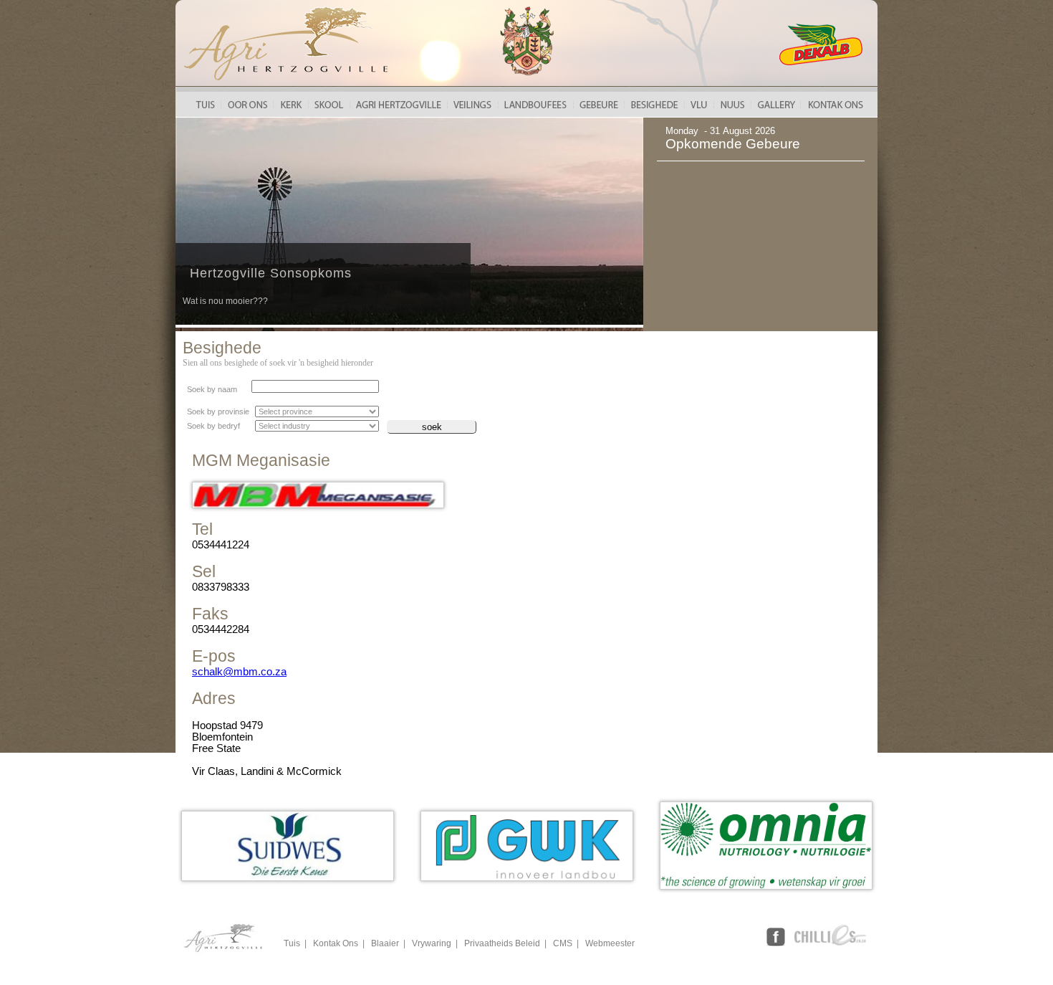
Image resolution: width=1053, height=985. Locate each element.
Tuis (292, 943)
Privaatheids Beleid (502, 943)
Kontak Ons (335, 943)
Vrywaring (431, 943)
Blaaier (385, 943)
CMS (562, 943)
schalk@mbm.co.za (239, 671)
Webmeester (610, 943)
